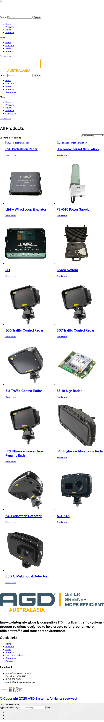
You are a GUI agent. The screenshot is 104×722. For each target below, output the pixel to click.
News (8, 29)
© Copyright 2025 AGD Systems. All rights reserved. (38, 698)
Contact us (5, 56)
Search (3, 17)
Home (8, 24)
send (48, 708)
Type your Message (9, 707)
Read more (10, 155)
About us (9, 32)
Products (9, 26)
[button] (52, 37)
